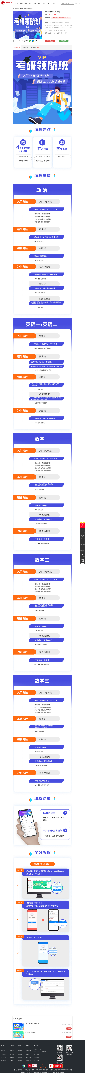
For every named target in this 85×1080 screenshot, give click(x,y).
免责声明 (36, 1060)
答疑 (30, 3)
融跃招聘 (12, 1060)
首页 (14, 8)
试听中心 (3, 1050)
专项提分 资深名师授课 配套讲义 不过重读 (61, 17)
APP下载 (3, 1057)
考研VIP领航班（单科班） (26, 8)
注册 (79, 3)
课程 (16, 3)
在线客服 (28, 1050)
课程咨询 (63, 41)
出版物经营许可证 (29, 1070)
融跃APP (20, 1054)
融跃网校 (20, 1050)
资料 (44, 3)
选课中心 (3, 1054)
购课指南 (28, 1057)
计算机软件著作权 (17, 1070)
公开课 (25, 3)
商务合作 (36, 1054)
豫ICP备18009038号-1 (58, 1072)
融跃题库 (20, 1057)
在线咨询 (28, 1060)
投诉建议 (36, 1057)
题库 (35, 3)
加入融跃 (12, 1054)
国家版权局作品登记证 (42, 1070)
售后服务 (28, 1054)
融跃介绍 (12, 1050)
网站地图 (12, 1057)
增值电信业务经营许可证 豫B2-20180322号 (61, 1070)
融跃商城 (20, 1060)
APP (48, 3)
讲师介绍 (3, 1060)
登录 (76, 3)
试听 (39, 3)
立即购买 (50, 41)
